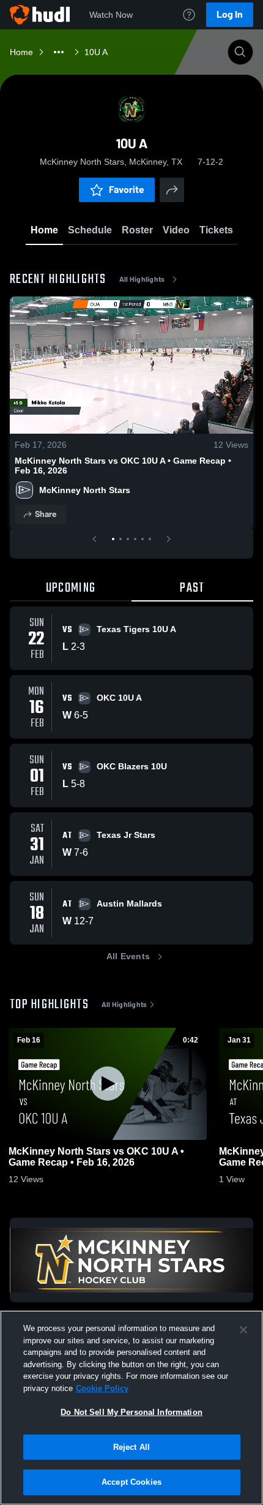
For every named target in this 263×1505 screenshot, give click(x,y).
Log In (230, 14)
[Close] (243, 1329)
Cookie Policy (102, 1388)
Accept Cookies (131, 1482)
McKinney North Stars (84, 490)
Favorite (126, 189)
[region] (131, 1407)
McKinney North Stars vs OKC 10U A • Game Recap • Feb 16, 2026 (123, 465)
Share (45, 514)
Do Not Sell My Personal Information (131, 1412)
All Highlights (142, 279)
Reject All (131, 1447)
